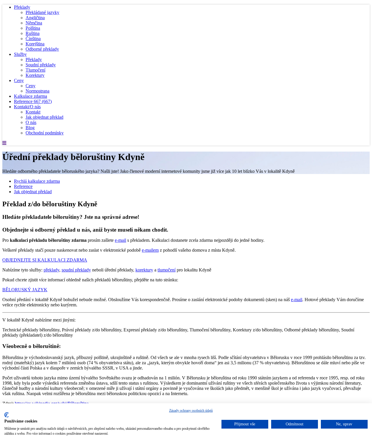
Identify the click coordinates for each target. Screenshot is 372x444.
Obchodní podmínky (45, 132)
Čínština (33, 38)
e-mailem (150, 250)
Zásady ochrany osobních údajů (191, 411)
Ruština (33, 33)
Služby (20, 54)
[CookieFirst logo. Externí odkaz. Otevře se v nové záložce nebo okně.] (6, 415)
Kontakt (33, 111)
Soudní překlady (41, 64)
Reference (33, 101)
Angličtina (35, 17)
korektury (144, 269)
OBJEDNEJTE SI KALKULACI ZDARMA (44, 259)
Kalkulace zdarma (30, 96)
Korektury (35, 75)
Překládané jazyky (42, 12)
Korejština (35, 43)
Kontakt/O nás (27, 106)
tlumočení (167, 269)
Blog (30, 127)
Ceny (19, 80)
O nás (31, 122)
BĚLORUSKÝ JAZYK (24, 289)
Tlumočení (35, 70)
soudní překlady (76, 269)
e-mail (120, 240)
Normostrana (37, 90)
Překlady (22, 7)
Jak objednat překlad (44, 117)
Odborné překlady (42, 49)
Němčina (34, 22)
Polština (33, 28)
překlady (51, 269)
